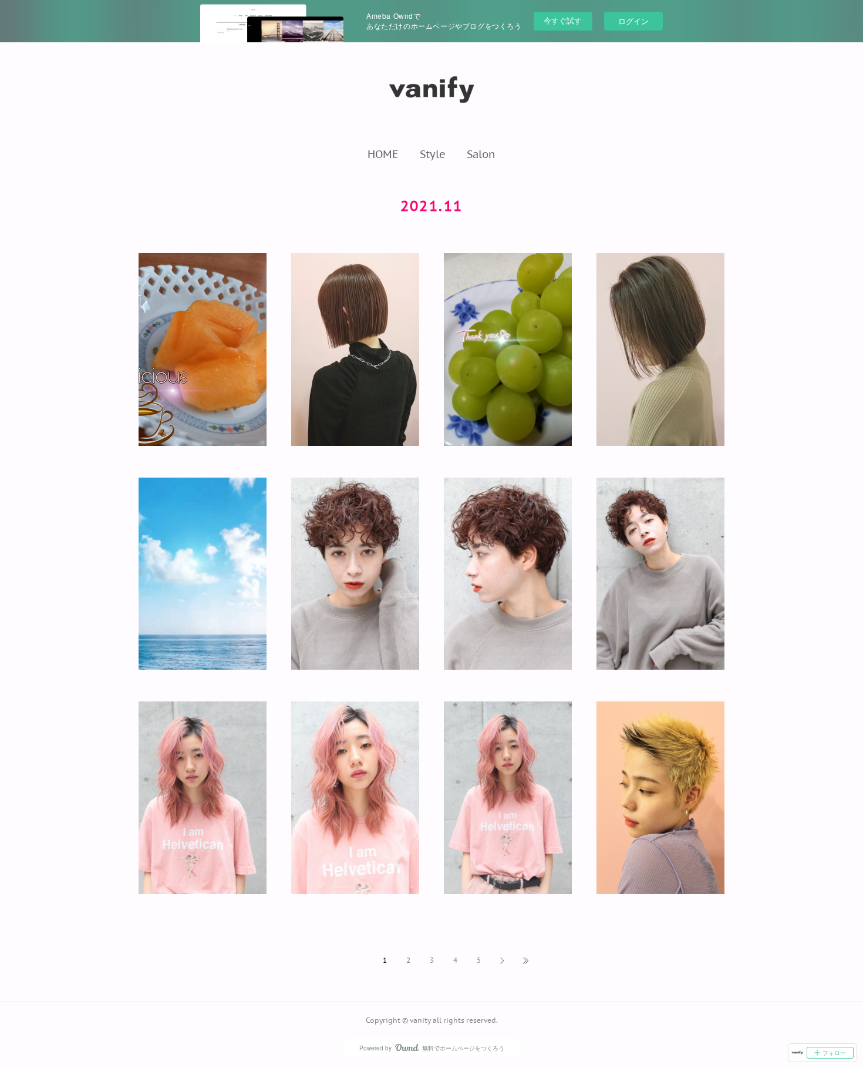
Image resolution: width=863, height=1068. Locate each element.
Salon (481, 154)
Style (433, 154)
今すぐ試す (563, 20)
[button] (383, 154)
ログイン (633, 20)
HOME (383, 154)
